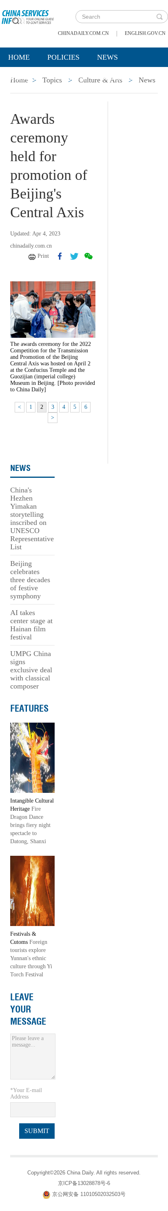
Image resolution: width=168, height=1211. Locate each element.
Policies (63, 57)
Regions (118, 77)
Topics (72, 77)
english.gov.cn (145, 33)
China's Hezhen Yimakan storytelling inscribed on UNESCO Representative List (32, 518)
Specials (25, 77)
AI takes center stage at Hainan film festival (31, 625)
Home (19, 57)
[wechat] (88, 256)
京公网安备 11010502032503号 (89, 1194)
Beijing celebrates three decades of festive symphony (30, 579)
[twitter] (74, 256)
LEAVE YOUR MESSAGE (28, 1009)
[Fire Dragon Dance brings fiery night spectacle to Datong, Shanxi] (32, 757)
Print (43, 256)
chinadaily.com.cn (83, 33)
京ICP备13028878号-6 (84, 1183)
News (107, 57)
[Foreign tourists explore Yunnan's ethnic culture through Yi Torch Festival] (32, 890)
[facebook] (60, 256)
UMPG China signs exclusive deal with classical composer (31, 670)
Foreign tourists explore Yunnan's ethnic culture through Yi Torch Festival (31, 958)
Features (29, 708)
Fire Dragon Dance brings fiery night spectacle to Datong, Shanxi (30, 825)
